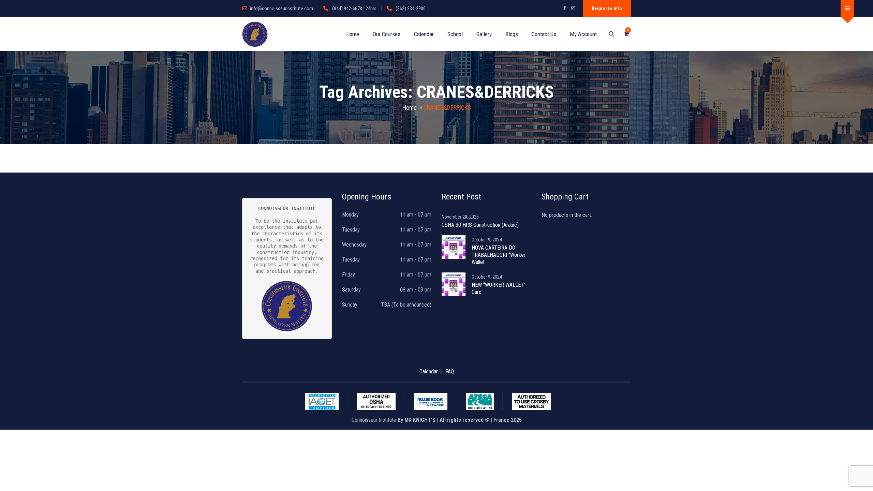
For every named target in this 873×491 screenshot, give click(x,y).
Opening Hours (366, 197)
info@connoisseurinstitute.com (281, 8)
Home (352, 34)
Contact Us (544, 34)
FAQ (449, 371)
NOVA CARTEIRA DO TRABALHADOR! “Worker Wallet (499, 254)
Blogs (511, 34)
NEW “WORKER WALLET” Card (499, 288)
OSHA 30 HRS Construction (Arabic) (480, 225)
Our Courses (386, 34)
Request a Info (607, 8)
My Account (583, 34)
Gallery (484, 34)
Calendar (424, 34)
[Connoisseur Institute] (255, 34)
